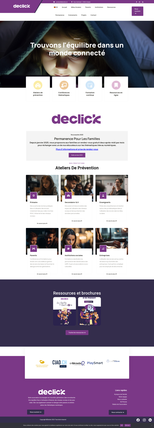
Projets (83, 15)
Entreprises (105, 255)
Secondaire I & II (72, 202)
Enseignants (105, 202)
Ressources (111, 7)
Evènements (72, 15)
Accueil (64, 7)
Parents (88, 7)
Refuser (127, 425)
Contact (93, 15)
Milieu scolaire (76, 7)
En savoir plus (41, 223)
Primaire (33, 202)
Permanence (59, 15)
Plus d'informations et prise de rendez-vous (77, 149)
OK (122, 425)
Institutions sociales (74, 255)
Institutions (99, 7)
